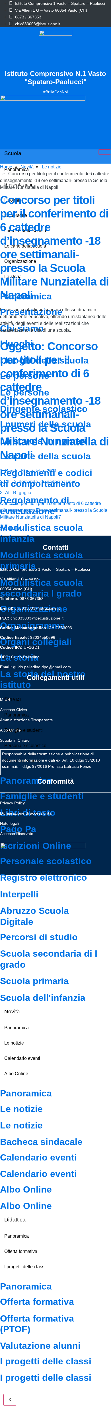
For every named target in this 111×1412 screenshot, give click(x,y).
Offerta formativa (20, 1251)
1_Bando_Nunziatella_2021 (28, 470)
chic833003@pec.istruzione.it (37, 618)
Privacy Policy (12, 803)
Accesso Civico (13, 709)
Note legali (9, 823)
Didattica (15, 1220)
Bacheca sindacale (41, 1142)
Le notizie (14, 1043)
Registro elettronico (43, 877)
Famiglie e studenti (42, 796)
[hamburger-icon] (104, 152)
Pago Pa (18, 829)
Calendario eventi (22, 1058)
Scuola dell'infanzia (42, 998)
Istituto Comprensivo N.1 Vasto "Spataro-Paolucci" (55, 78)
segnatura (10, 528)
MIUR (5, 699)
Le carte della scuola (45, 456)
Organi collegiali (36, 642)
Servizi (12, 699)
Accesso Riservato (16, 833)
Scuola (12, 153)
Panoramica (26, 780)
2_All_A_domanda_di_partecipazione (38, 481)
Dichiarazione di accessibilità (26, 813)
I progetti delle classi (25, 1266)
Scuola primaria (34, 981)
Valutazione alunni (40, 1346)
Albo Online (16, 1073)
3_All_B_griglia (15, 492)
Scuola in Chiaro (15, 740)
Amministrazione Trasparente (26, 720)
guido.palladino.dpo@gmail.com (42, 667)
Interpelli (19, 894)
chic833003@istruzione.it (37, 24)
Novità (12, 1011)
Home (6, 166)
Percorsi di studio (39, 937)
